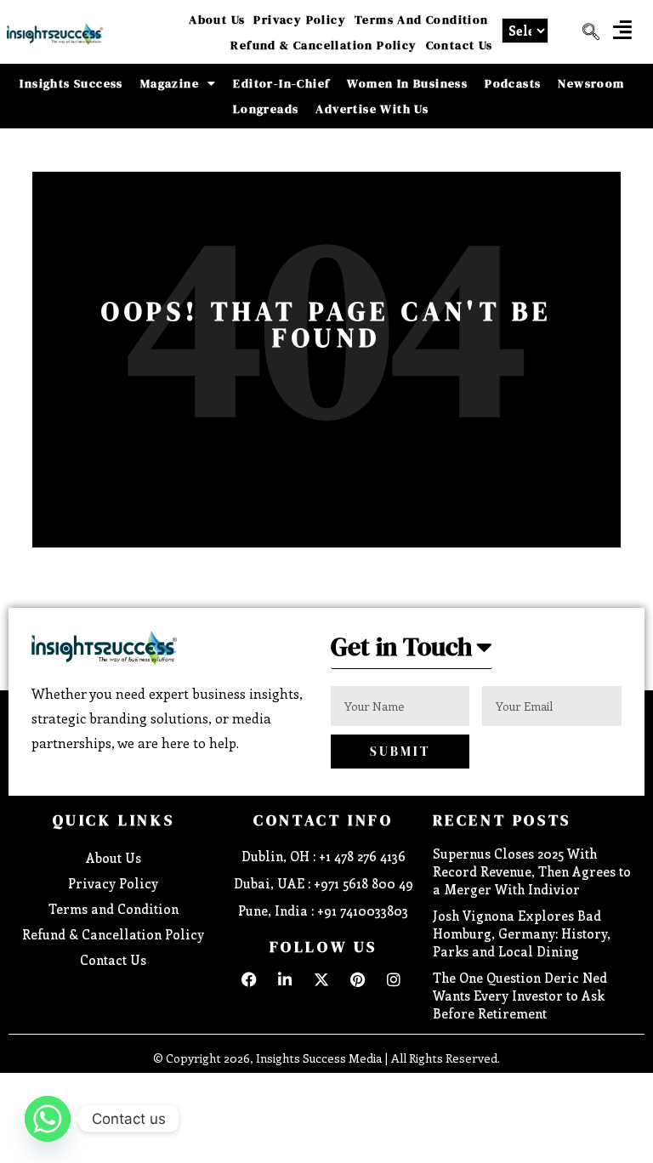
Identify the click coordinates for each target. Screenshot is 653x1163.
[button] (622, 29)
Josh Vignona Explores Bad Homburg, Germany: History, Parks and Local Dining (521, 933)
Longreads (266, 108)
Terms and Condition (422, 19)
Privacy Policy (299, 19)
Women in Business (407, 83)
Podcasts (513, 83)
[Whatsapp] (48, 1119)
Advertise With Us (372, 108)
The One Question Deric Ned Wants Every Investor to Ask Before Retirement (520, 995)
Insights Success (71, 83)
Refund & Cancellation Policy (323, 45)
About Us (217, 19)
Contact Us (459, 45)
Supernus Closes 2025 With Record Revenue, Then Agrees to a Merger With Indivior (532, 871)
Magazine (169, 83)
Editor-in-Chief (281, 83)
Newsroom (591, 83)
